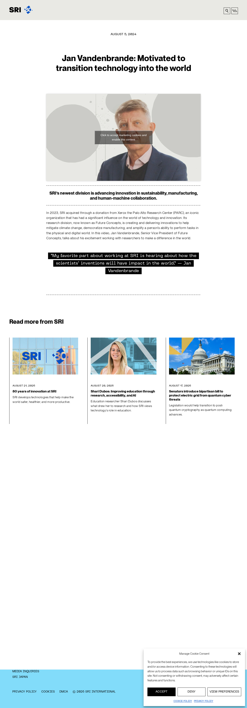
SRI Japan (20, 677)
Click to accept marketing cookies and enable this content (124, 137)
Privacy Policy (24, 691)
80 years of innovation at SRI (34, 391)
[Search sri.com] (227, 11)
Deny (191, 691)
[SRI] (21, 10)
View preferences (224, 691)
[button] (239, 654)
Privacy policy (203, 701)
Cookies (48, 691)
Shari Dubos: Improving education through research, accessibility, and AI (123, 393)
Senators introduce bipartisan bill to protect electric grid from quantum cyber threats (200, 395)
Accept (161, 691)
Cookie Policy (182, 701)
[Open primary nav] (235, 11)
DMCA (63, 691)
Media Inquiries (25, 671)
